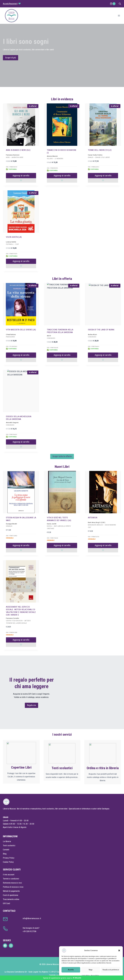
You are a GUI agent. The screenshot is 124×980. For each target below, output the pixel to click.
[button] (119, 950)
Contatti (6, 849)
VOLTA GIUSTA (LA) (14, 237)
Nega (90, 970)
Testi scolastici (9, 845)
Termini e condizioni (11, 878)
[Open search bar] (120, 4)
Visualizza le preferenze (110, 970)
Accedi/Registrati (10, 3)
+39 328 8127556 (29, 931)
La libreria (7, 841)
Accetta (71, 970)
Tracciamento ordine (11, 899)
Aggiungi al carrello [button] (21, 175)
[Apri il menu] (119, 15)
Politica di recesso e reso (13, 887)
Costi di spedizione (10, 895)
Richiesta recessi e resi (12, 883)
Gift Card (6, 903)
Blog (4, 853)
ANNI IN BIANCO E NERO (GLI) (18, 150)
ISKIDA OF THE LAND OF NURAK (101, 329)
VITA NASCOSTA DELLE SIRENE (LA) (21, 329)
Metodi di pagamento (11, 891)
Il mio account (8, 874)
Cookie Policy (8, 862)
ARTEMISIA (92, 517)
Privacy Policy (8, 858)
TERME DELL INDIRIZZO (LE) (100, 150)
